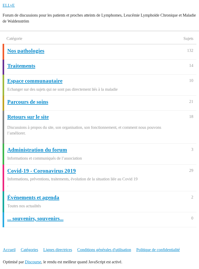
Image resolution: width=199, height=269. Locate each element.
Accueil (9, 249)
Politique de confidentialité (158, 249)
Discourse (33, 262)
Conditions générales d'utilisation (104, 249)
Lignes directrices (57, 249)
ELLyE (9, 5)
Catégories (29, 249)
